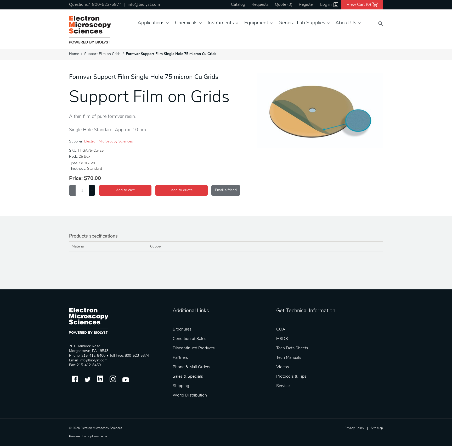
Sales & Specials (188, 377)
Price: (76, 178)
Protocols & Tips (291, 377)
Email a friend (226, 190)
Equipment (256, 23)
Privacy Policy (354, 428)
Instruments (221, 23)
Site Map (377, 428)
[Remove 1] (72, 190)
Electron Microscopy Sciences (108, 142)
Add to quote (182, 190)
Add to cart (125, 190)
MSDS (282, 339)
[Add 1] (92, 190)
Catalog (238, 5)
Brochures (182, 329)
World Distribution (190, 395)
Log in (326, 5)
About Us (345, 23)
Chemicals (186, 23)
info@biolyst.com (144, 5)
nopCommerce (97, 436)
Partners (180, 358)
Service (283, 386)
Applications (151, 23)
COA (280, 329)
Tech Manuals (288, 358)
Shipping (181, 386)
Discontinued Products (194, 348)
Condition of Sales (189, 339)
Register (306, 5)
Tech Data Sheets (292, 348)
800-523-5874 (107, 5)
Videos (282, 367)
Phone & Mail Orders (191, 367)
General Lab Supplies (302, 23)
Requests (260, 5)
